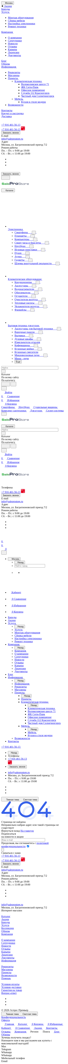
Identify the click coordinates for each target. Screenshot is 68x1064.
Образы (5, 931)
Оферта (5, 1020)
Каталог (5, 916)
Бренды (5, 922)
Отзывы (12, 46)
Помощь (6, 978)
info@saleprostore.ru (12, 138)
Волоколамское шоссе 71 (35, 84)
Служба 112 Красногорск (35, 93)
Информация (8, 960)
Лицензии (13, 52)
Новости (13, 43)
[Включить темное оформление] (5, 178)
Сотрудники (15, 40)
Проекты (13, 78)
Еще (18, 362)
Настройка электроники (21, 23)
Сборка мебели (16, 20)
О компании (15, 37)
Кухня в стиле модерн (33, 101)
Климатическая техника (28, 81)
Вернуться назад (10, 830)
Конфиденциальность (13, 1017)
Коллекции (7, 928)
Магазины (13, 75)
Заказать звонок (11, 132)
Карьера (12, 49)
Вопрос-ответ (9, 993)
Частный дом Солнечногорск (37, 96)
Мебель (19, 99)
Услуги (5, 925)
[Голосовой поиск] (5, 384)
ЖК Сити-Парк (29, 87)
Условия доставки (11, 987)
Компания (7, 934)
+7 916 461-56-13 (10, 124)
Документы (14, 55)
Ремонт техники (17, 26)
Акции (5, 919)
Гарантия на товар (11, 990)
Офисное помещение (33, 90)
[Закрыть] (4, 553)
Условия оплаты (10, 984)
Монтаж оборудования (21, 17)
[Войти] (2, 537)
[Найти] (13, 384)
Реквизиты (14, 72)
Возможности (15, 104)
